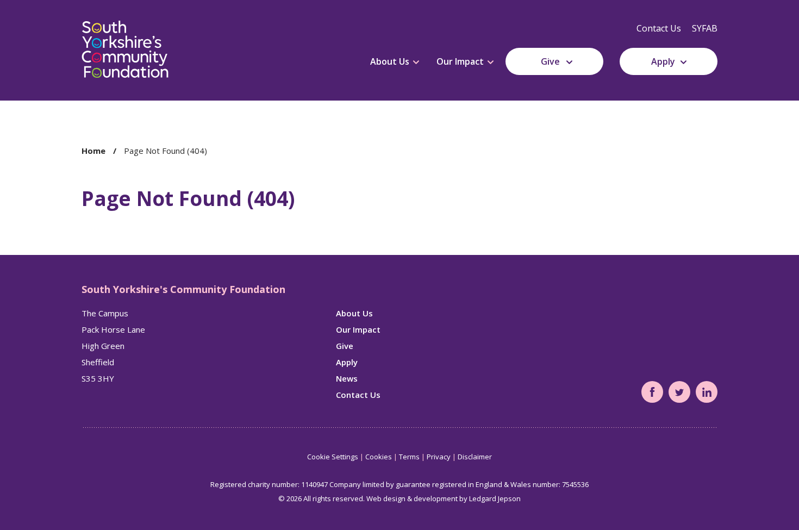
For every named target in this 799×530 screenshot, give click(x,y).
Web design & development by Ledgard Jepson (443, 498)
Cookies (378, 457)
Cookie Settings (332, 457)
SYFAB (704, 28)
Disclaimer (475, 457)
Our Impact (460, 61)
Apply (663, 61)
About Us (389, 61)
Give (550, 61)
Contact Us (658, 28)
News (347, 378)
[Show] (416, 62)
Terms (409, 457)
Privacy (439, 457)
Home (93, 150)
